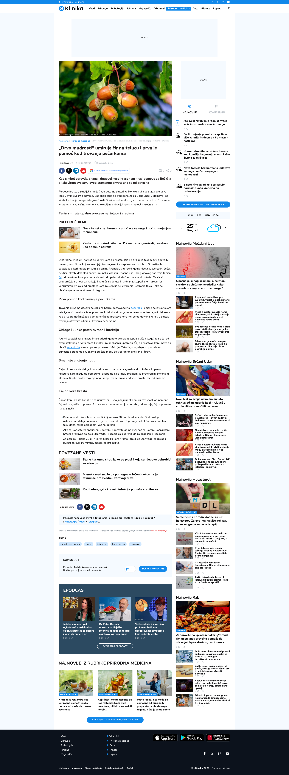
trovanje (135, 544)
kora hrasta (118, 544)
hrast (89, 544)
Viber (82, 521)
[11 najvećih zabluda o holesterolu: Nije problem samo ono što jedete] (184, 567)
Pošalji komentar (153, 568)
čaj (60, 277)
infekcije (101, 544)
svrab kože (73, 347)
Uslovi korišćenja (159, 530)
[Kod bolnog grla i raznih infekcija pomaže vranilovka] (69, 493)
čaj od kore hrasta (70, 544)
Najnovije (196, 243)
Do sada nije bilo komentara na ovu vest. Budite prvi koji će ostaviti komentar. (85, 569)
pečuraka (136, 308)
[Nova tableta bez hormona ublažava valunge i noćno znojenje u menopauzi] (69, 233)
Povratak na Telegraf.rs (72, 1)
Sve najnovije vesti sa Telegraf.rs (203, 204)
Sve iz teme (115, 646)
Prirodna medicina (80, 140)
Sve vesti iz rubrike (115, 719)
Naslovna (63, 140)
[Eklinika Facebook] (212, 2)
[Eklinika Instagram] (223, 2)
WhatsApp (70, 521)
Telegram (92, 521)
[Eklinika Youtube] (228, 2)
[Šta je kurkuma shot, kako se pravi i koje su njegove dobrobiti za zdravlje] (69, 464)
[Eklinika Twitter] (217, 2)
